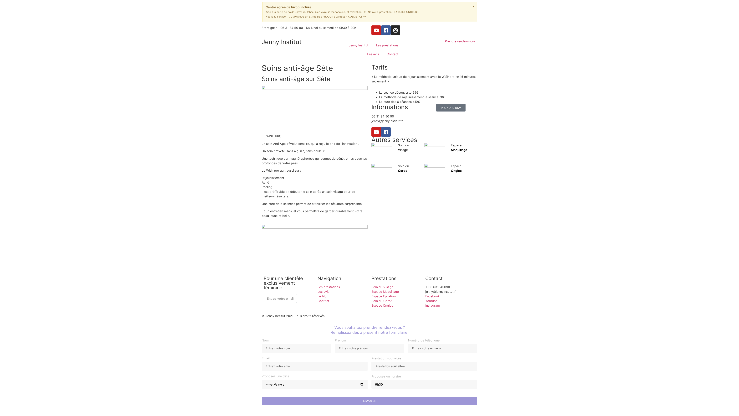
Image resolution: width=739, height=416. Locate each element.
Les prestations (387, 45)
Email (266, 358)
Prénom (340, 340)
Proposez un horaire (386, 376)
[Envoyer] (304, 298)
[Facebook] (386, 30)
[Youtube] (376, 30)
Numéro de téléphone (424, 340)
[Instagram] (395, 30)
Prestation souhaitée (386, 358)
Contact (392, 54)
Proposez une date (275, 376)
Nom (265, 340)
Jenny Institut (282, 42)
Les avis (373, 54)
